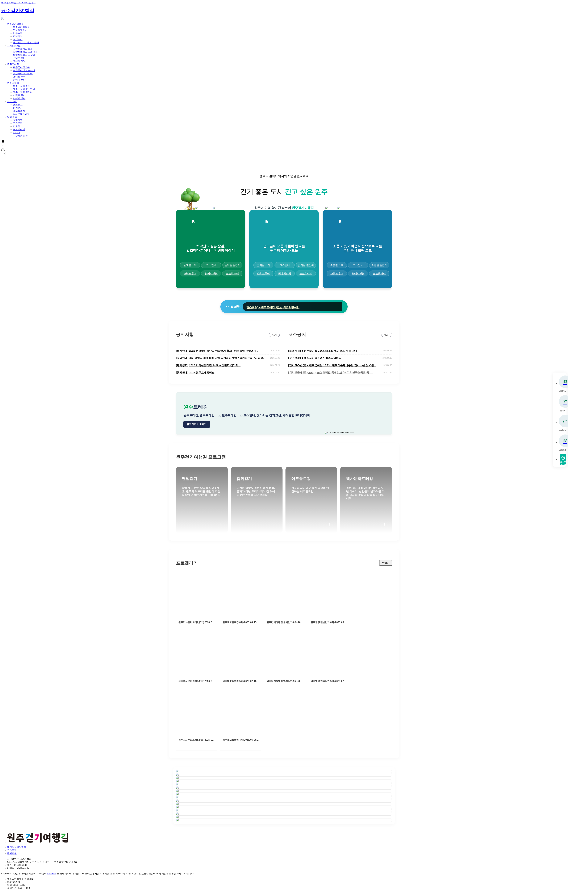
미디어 (16, 132)
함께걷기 (17, 107)
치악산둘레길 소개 (23, 48)
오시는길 (17, 39)
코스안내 (211, 265)
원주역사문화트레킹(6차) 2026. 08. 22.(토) (197, 622)
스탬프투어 (190, 273)
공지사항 (17, 120)
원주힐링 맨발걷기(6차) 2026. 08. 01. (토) (330, 622)
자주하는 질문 (20, 135)
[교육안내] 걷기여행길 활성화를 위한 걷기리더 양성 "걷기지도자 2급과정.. (220, 358)
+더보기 (385, 563)
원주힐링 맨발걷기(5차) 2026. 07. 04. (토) (330, 681)
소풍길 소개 (336, 265)
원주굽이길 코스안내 (24, 70)
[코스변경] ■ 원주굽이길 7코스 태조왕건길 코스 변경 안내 (322, 350)
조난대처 (17, 36)
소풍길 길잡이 (379, 265)
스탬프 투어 (19, 58)
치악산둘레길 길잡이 (24, 55)
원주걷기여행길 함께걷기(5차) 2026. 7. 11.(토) (286, 681)
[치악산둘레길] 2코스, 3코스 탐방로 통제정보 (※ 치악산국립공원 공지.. (330, 372)
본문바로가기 (28, 2)
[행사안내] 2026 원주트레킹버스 (195, 372)
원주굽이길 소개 (21, 67)
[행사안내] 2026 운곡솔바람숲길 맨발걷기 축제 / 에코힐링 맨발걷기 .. (217, 350)
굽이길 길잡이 (306, 265)
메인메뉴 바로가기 (11, 2)
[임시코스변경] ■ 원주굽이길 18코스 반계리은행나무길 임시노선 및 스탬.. (290, 306)
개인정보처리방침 (16, 847)
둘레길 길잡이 (232, 265)
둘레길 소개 (190, 265)
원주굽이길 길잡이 (23, 73)
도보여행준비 (20, 30)
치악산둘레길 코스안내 (25, 52)
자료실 (16, 126)
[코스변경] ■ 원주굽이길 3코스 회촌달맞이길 (314, 358)
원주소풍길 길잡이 (23, 92)
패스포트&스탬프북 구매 (26, 42)
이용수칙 (17, 33)
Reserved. (51, 873)
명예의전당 (211, 273)
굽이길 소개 (263, 265)
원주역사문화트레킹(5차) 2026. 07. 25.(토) (197, 681)
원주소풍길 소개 (21, 86)
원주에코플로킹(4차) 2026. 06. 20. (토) (241, 740)
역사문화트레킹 (21, 114)
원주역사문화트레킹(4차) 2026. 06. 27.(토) (197, 740)
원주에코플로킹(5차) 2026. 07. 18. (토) (241, 681)
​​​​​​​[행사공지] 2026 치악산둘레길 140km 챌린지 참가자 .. (208, 365)
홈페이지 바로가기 (196, 424)
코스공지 (17, 123)
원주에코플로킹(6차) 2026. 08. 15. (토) (241, 622)
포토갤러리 (19, 129)
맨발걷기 (17, 104)
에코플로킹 (19, 111)
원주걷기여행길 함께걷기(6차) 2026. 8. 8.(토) (286, 622)
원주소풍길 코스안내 (24, 89)
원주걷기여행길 (17, 10)
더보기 (274, 335)
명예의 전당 (19, 61)
